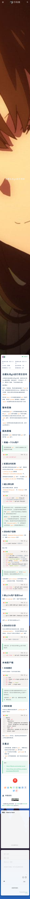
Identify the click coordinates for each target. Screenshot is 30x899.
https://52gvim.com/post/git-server (15, 766)
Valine (26, 891)
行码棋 (18, 804)
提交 (24, 881)
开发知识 (25, 356)
